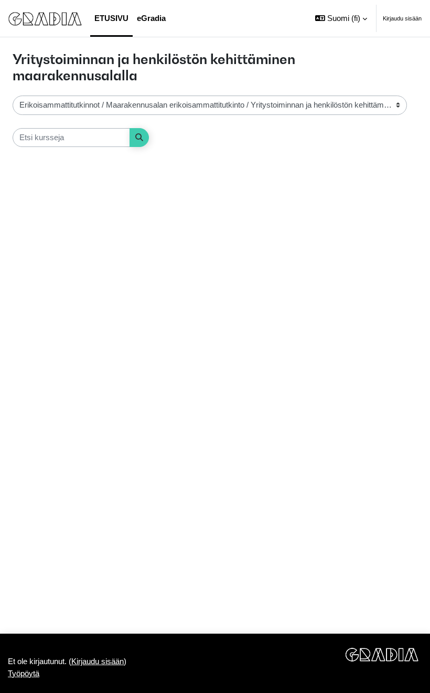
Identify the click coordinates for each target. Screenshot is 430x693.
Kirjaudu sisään (402, 18)
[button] (341, 18)
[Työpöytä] (45, 18)
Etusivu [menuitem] (111, 18)
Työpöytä (23, 673)
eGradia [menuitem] (151, 18)
